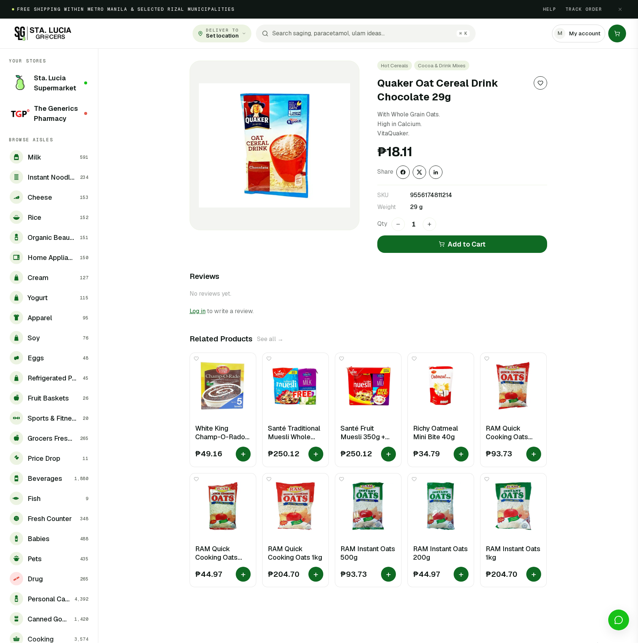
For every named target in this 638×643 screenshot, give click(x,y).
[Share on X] (419, 172)
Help (549, 9)
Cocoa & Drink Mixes (442, 65)
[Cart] (617, 33)
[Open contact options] (618, 620)
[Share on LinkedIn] (435, 172)
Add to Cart (467, 244)
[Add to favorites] (540, 83)
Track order (583, 9)
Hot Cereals (394, 65)
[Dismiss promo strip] (620, 9)
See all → (270, 339)
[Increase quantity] (429, 224)
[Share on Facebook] (403, 172)
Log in (198, 311)
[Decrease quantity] (398, 224)
